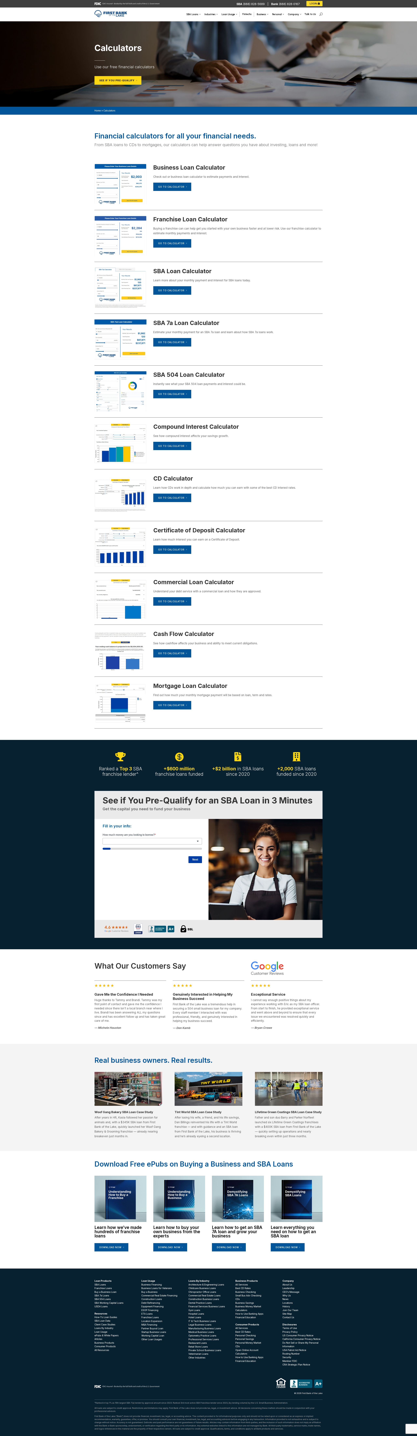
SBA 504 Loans (102, 1299)
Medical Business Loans (201, 1332)
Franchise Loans (103, 1288)
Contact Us (288, 1317)
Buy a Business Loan (105, 1292)
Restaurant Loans (197, 1343)
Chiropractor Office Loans (202, 1292)
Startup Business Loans (153, 1332)
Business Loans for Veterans (156, 1288)
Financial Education (245, 1317)
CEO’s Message (290, 1292)
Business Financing (151, 1284)
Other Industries (196, 1357)
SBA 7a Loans (101, 1295)
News (285, 1299)
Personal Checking (245, 1335)
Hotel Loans (194, 1317)
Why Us (286, 1295)
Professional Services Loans (203, 1339)
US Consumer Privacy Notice (297, 1335)
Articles (98, 1339)
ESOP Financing (149, 1310)
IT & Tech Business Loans (202, 1321)
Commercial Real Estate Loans (204, 1295)
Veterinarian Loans (198, 1353)
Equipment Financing (152, 1306)
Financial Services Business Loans (206, 1306)
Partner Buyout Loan (152, 1328)
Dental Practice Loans (200, 1302)
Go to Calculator (171, 186)
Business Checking (245, 1292)
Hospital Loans (196, 1313)
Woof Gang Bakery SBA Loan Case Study (123, 1112)
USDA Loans (101, 1306)
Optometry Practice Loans (202, 1335)
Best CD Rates (243, 1288)
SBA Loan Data (102, 1320)
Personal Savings (244, 1339)
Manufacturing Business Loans (204, 1328)
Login (313, 3)
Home (97, 110)
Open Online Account (246, 1350)
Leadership (288, 1288)
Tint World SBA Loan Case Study (198, 1112)
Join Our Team (290, 1310)
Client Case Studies (104, 1324)
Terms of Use (289, 1328)
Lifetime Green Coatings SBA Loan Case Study (288, 1112)
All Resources (101, 1350)
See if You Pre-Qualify (117, 80)
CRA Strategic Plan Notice (296, 1364)
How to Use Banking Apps (249, 1313)
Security (286, 1357)
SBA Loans (100, 1284)
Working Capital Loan (152, 1335)
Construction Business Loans (203, 1299)
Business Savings (244, 1302)
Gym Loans (194, 1310)
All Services (241, 1284)
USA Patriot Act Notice (294, 1350)
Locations (287, 1302)
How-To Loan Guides (105, 1317)
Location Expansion (151, 1321)
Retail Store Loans (198, 1346)
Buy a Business (149, 1292)
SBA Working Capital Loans (108, 1302)
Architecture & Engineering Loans (206, 1284)
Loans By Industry (103, 1328)
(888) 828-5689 (254, 4)
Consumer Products (105, 1346)
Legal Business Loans (199, 1324)
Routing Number (291, 1353)
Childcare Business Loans (202, 1288)
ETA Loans (147, 1313)
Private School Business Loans (204, 1350)
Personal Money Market (248, 1342)
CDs (237, 1299)
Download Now (110, 1247)
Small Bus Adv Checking (248, 1295)
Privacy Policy (290, 1331)
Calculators (241, 1310)
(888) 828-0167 (289, 4)
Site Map (287, 1313)
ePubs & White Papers (106, 1335)
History (286, 1306)
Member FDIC (289, 1361)
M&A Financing (149, 1324)
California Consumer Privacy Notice (301, 1339)
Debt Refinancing (150, 1302)
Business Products (104, 1342)
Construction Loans (151, 1299)
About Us (287, 1284)
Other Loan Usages (151, 1339)
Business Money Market (248, 1306)
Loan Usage (100, 1331)
